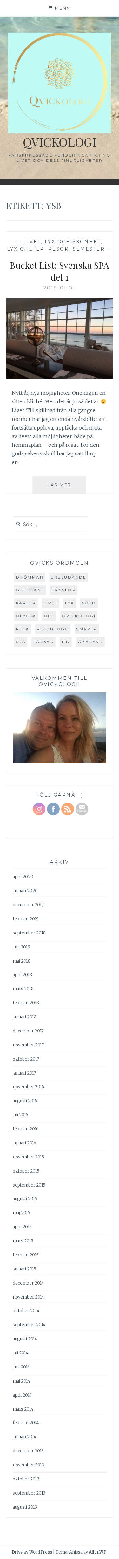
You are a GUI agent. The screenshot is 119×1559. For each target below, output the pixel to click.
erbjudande (68, 577)
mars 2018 (23, 989)
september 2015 (29, 1185)
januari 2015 (24, 1269)
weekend (90, 641)
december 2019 (28, 905)
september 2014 (29, 1325)
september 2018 (29, 933)
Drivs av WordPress (32, 1552)
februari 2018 (26, 1003)
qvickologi (79, 615)
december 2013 (28, 1451)
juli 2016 (20, 1115)
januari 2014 (24, 1437)
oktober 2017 (26, 1059)
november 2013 (28, 1465)
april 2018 (22, 975)
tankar (43, 641)
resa (23, 628)
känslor (63, 590)
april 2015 (22, 1227)
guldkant (30, 590)
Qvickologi (59, 142)
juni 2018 (21, 947)
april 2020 (23, 877)
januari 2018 (24, 1017)
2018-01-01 (59, 288)
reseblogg (53, 628)
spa (21, 641)
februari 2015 (26, 1255)
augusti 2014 (25, 1339)
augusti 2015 (25, 1199)
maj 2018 (21, 961)
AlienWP (97, 1552)
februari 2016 (26, 1129)
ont (49, 615)
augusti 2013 (25, 1507)
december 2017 (28, 1031)
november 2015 (28, 1157)
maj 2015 (21, 1213)
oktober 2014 (26, 1311)
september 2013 (29, 1493)
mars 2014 (23, 1409)
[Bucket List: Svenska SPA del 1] (59, 376)
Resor (58, 249)
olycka (26, 615)
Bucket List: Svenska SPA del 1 (59, 270)
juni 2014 (21, 1367)
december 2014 (28, 1283)
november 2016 (28, 1087)
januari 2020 (25, 891)
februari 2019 (26, 919)
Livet (32, 241)
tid (65, 641)
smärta (86, 628)
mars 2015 (23, 1241)
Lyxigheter (25, 249)
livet (50, 603)
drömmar (30, 577)
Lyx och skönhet (73, 241)
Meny (62, 8)
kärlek (26, 603)
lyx (69, 603)
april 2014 (22, 1395)
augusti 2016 (25, 1101)
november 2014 (28, 1297)
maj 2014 (21, 1381)
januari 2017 (24, 1073)
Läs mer (67, 488)
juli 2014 (20, 1353)
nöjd (89, 603)
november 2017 (28, 1045)
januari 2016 (24, 1143)
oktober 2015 (26, 1171)
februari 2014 (26, 1423)
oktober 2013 (26, 1479)
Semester (89, 249)
